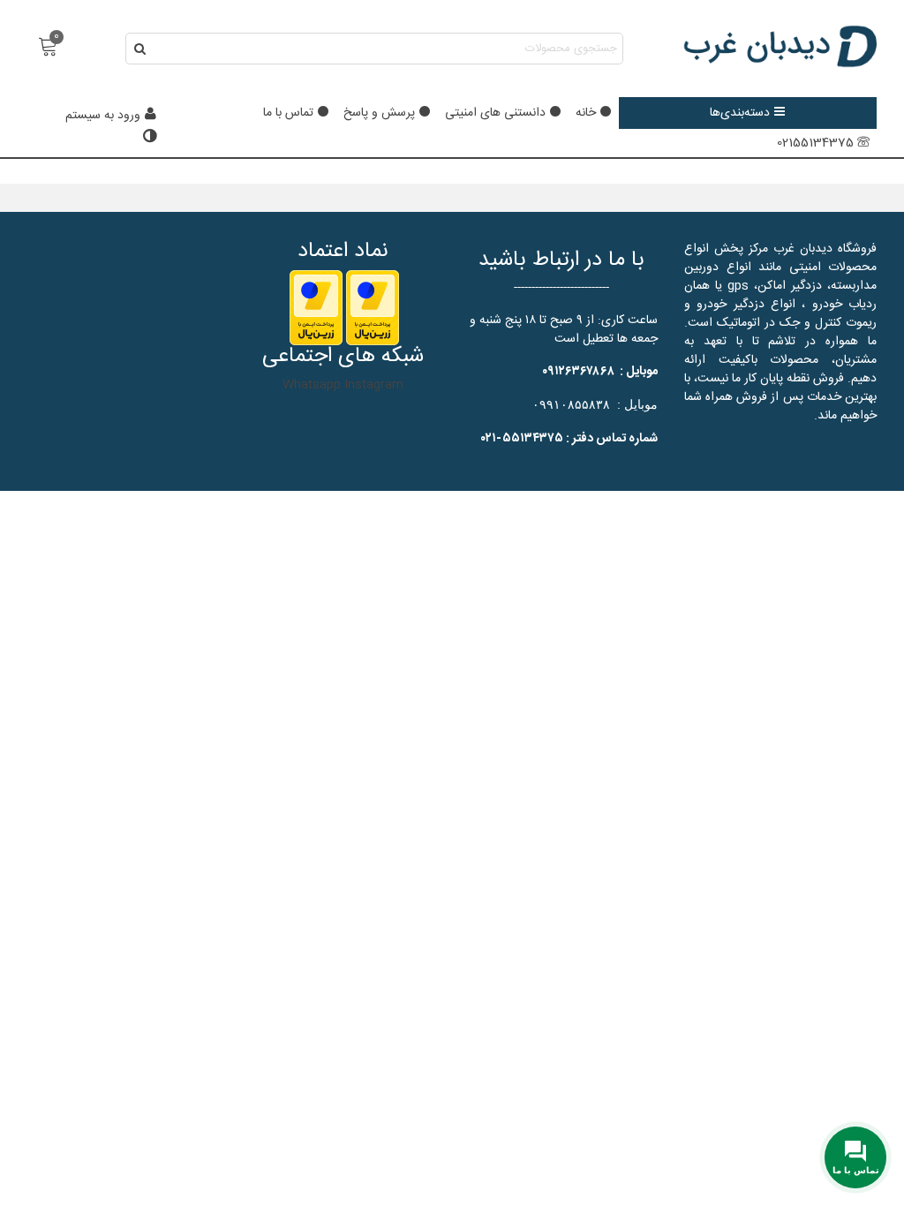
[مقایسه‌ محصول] (148, 138)
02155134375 (815, 143)
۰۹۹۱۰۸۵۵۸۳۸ (571, 404)
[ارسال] (141, 49)
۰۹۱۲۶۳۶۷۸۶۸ (578, 371)
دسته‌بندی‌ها (740, 113)
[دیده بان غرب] (779, 48)
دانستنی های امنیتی (495, 113)
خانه (586, 113)
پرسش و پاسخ (379, 113)
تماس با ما (288, 113)
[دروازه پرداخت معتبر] (372, 308)
